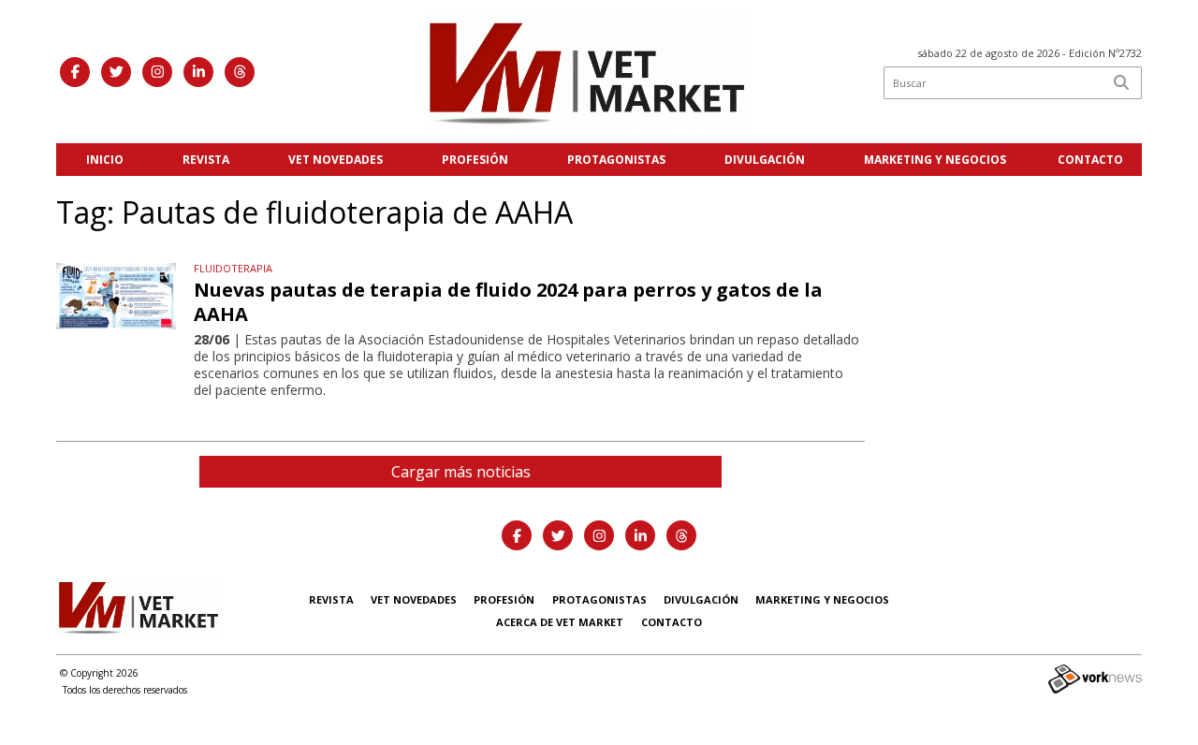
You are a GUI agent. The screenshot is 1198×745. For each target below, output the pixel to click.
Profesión (475, 160)
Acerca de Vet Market (559, 622)
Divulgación (764, 160)
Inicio (105, 160)
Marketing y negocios (935, 160)
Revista (206, 160)
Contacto (1090, 160)
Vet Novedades (335, 160)
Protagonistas (616, 160)
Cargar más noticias (461, 471)
